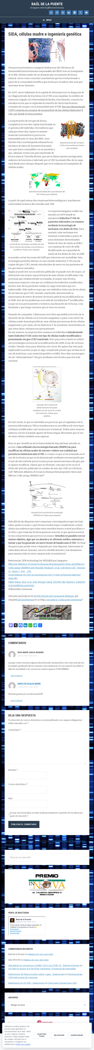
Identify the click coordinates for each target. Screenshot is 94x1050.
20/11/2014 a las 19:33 (27, 655)
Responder (16, 676)
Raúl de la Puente (47, 4)
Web (10, 798)
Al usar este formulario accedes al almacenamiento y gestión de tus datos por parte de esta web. (46, 814)
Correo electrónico (18, 784)
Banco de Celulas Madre (29, 683)
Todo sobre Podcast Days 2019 (62, 983)
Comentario (14, 730)
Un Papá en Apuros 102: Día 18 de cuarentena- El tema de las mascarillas (42, 968)
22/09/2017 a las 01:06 (28, 687)
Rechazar (59, 1035)
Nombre (13, 770)
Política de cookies (22, 1044)
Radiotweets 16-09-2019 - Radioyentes (26, 983)
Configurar (76, 1035)
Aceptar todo (41, 1035)
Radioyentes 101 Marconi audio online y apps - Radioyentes (36, 974)
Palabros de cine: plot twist (40, 954)
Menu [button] (49, 20)
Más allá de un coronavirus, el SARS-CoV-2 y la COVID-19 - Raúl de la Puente (43, 965)
